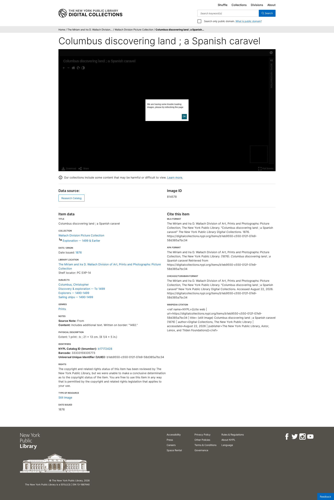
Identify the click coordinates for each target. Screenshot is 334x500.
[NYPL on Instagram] (302, 437)
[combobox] (228, 13)
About (271, 5)
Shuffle (222, 5)
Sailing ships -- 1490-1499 (75, 297)
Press (170, 439)
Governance (201, 450)
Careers (171, 445)
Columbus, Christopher (73, 284)
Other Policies (202, 439)
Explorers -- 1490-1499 (73, 293)
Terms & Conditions (205, 445)
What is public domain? (249, 21)
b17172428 (105, 348)
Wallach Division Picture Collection (81, 235)
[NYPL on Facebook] (286, 437)
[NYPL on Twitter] (294, 437)
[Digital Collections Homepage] (90, 13)
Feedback (325, 496)
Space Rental (174, 450)
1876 (78, 252)
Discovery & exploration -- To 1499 (81, 288)
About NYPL (228, 439)
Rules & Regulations (232, 434)
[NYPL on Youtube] (310, 437)
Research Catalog (71, 198)
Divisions (257, 5)
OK (184, 116)
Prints (62, 309)
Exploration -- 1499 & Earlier (81, 240)
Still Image (65, 397)
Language (227, 445)
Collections (239, 5)
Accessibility (174, 434)
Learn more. (175, 177)
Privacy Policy (202, 434)
